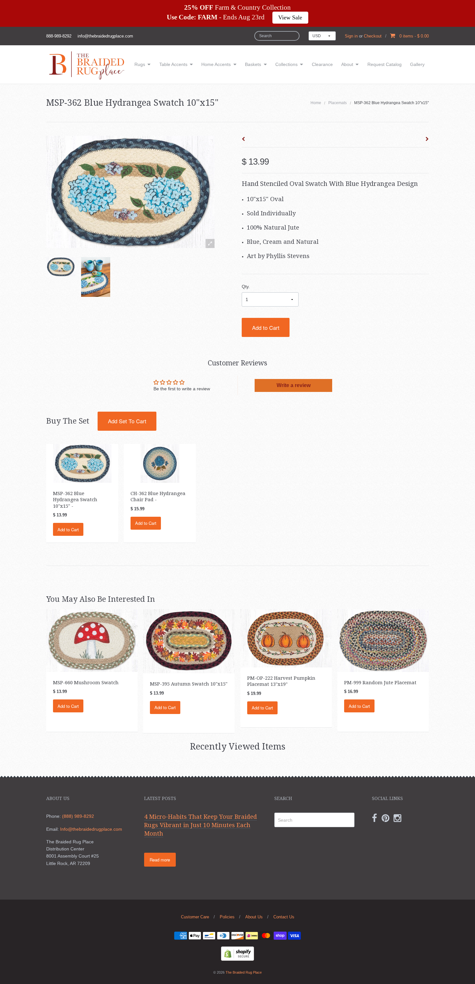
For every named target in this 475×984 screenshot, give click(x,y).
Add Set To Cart (127, 421)
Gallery (417, 64)
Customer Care (195, 916)
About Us (254, 916)
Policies (227, 916)
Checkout (373, 36)
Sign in (351, 36)
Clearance (322, 64)
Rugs (139, 64)
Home (316, 103)
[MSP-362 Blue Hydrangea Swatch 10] (82, 463)
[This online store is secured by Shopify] (237, 953)
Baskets (253, 64)
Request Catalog (384, 64)
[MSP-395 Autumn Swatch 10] (189, 640)
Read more (160, 860)
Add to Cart (266, 327)
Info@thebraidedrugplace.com (91, 829)
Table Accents (173, 64)
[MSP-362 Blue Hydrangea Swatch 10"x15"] (60, 266)
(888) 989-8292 (78, 816)
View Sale (290, 17)
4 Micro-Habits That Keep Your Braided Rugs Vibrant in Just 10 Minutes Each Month (200, 825)
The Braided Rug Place (244, 972)
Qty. (246, 286)
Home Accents (216, 64)
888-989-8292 (58, 36)
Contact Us (283, 916)
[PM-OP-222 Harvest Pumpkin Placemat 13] (286, 638)
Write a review (294, 385)
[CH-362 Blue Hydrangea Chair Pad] (160, 463)
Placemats (337, 103)
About (347, 64)
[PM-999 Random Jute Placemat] (383, 640)
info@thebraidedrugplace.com (105, 36)
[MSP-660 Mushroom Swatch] (92, 640)
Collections (286, 64)
